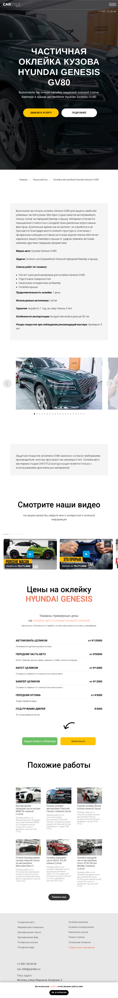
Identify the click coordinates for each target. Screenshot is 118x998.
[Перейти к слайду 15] (70, 413)
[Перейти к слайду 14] (68, 413)
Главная (23, 179)
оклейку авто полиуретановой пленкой (61, 620)
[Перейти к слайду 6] (47, 413)
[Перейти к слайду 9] (55, 413)
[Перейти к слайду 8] (52, 413)
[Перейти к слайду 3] (39, 413)
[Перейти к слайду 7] (50, 413)
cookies (53, 987)
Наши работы (40, 179)
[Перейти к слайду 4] (42, 413)
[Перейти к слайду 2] (37, 413)
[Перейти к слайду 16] (73, 413)
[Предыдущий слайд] (7, 383)
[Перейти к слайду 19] (81, 413)
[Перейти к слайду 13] (65, 413)
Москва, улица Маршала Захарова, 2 (39, 979)
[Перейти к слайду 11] (60, 413)
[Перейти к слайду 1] (34, 413)
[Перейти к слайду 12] (62, 413)
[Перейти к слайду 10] (57, 413)
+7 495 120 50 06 (107, 11)
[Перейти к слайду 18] (78, 413)
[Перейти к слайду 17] (75, 413)
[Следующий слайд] (110, 383)
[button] (41, 112)
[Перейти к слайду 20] (83, 413)
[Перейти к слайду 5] (44, 413)
